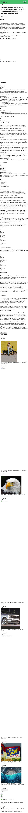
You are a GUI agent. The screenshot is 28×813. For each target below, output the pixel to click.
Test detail (3, 366)
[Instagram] (14, 797)
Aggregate (2, 85)
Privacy (3, 806)
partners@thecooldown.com (15, 811)
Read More (3, 332)
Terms (2, 807)
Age (1, 88)
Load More (4, 789)
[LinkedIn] (14, 794)
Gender (2, 87)
